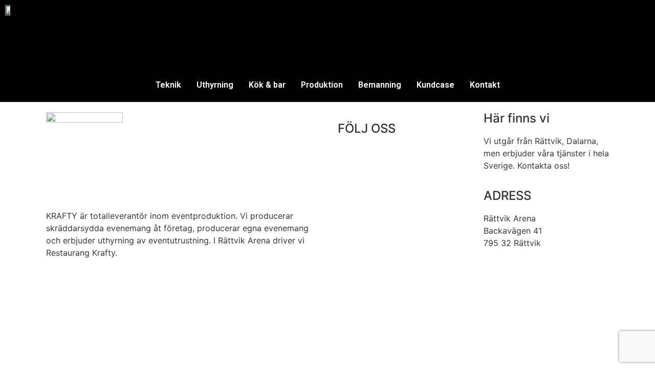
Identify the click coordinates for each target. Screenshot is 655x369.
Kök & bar (267, 85)
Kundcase (435, 85)
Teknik (168, 85)
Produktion (322, 85)
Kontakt (485, 85)
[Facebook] (350, 158)
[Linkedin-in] (378, 158)
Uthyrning (214, 85)
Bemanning (379, 85)
